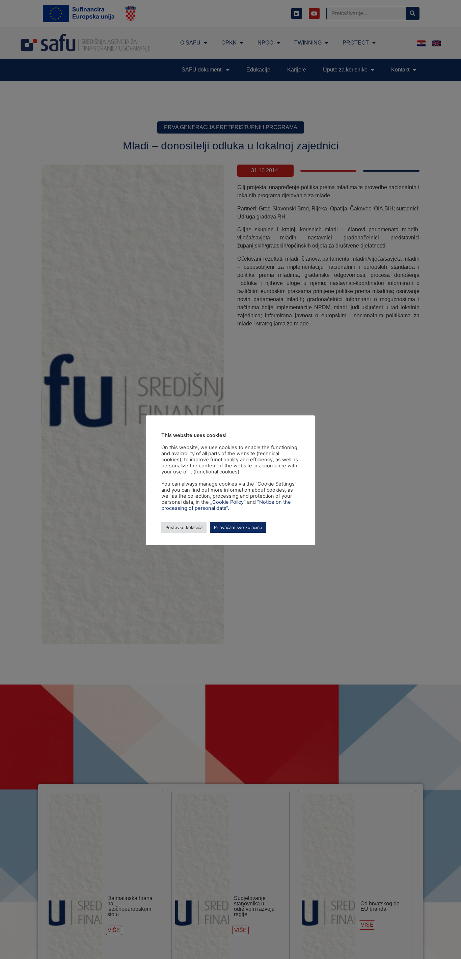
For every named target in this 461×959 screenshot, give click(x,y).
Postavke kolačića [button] (183, 527)
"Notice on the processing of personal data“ (226, 505)
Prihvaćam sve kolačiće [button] (238, 527)
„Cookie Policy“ (228, 502)
